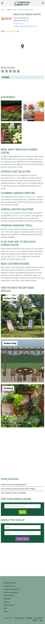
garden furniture (30, 197)
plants (13, 178)
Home (2, 10)
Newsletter (7, 599)
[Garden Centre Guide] (22, 3)
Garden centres (11, 10)
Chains (5, 611)
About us (6, 602)
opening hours (14, 251)
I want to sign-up (22, 539)
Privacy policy (38, 618)
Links (40, 620)
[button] (22, 46)
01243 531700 (19, 24)
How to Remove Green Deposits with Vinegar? (18, 489)
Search (22, 512)
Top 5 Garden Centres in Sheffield (13, 493)
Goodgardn (29, 618)
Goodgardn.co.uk (9, 586)
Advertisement (8, 596)
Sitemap (35, 620)
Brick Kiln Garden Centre (26, 10)
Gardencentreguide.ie (11, 592)
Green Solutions (19, 618)
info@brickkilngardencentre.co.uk (25, 26)
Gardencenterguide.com (11, 589)
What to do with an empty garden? (14, 484)
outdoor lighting (19, 216)
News (5, 608)
